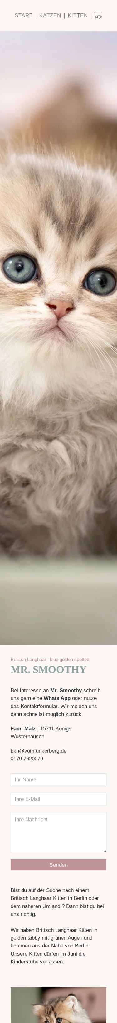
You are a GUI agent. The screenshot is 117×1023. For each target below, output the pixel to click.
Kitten (78, 15)
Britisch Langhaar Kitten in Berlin (49, 898)
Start (24, 15)
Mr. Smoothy (49, 669)
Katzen (50, 15)
